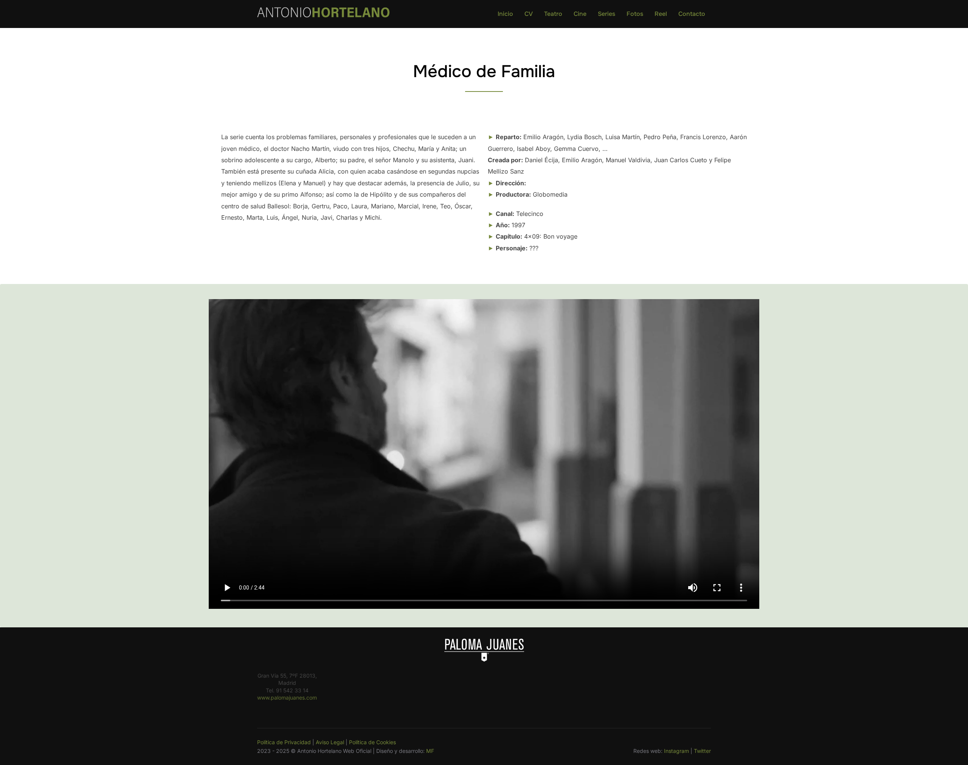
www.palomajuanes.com (287, 697)
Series (606, 14)
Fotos (635, 14)
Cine (580, 14)
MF (430, 751)
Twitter (702, 751)
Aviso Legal (330, 742)
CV (528, 14)
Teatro (553, 14)
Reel (661, 14)
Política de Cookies (372, 742)
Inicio (505, 14)
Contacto (691, 14)
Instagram (676, 751)
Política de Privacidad (284, 742)
